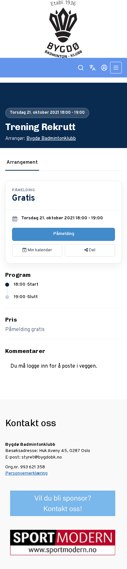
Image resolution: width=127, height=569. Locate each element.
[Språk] (92, 68)
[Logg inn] (104, 68)
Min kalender (39, 250)
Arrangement (22, 162)
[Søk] (81, 68)
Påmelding (63, 234)
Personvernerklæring (26, 473)
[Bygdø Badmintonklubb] (63, 29)
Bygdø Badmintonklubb (51, 139)
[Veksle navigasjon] (116, 68)
